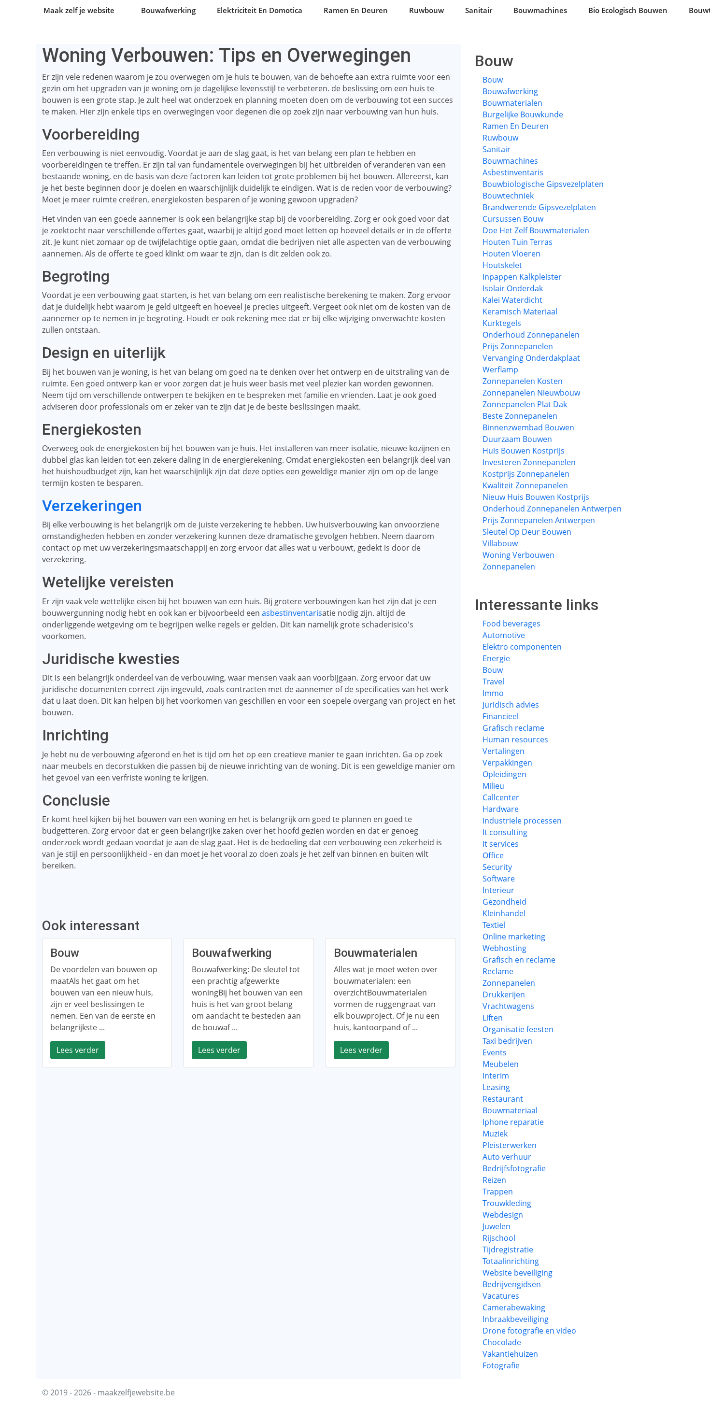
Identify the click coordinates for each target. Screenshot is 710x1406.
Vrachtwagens (508, 1006)
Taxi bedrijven (507, 1041)
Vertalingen (504, 751)
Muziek (495, 1133)
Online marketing (514, 936)
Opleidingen (504, 774)
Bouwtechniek (508, 195)
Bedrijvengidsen (512, 1284)
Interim (496, 1075)
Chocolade (502, 1342)
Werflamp (500, 369)
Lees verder (78, 1050)
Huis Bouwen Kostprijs (524, 450)
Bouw (493, 79)
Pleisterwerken (510, 1145)
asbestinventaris (292, 613)
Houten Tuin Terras (518, 242)
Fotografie (501, 1365)
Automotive (504, 635)
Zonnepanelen (509, 566)
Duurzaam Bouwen (517, 439)
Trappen (498, 1191)
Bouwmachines (540, 10)
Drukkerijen (504, 994)
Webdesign (503, 1214)
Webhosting (504, 948)
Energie (496, 658)
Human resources (515, 739)
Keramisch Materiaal (520, 311)
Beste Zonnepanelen (520, 416)
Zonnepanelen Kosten (523, 381)
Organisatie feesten (518, 1029)
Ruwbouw (426, 10)
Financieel (501, 716)
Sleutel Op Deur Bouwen (527, 531)
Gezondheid (504, 901)
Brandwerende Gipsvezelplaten (539, 207)
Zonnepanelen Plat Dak (525, 404)
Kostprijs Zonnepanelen (526, 474)
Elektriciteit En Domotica (259, 10)
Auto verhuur (507, 1156)
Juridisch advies (511, 704)
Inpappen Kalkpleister (522, 276)
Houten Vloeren (511, 253)
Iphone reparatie (513, 1122)
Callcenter (501, 797)
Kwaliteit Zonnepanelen (525, 485)
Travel (493, 681)
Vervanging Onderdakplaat (531, 358)
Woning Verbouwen (518, 555)
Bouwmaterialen (512, 103)
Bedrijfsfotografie (514, 1168)
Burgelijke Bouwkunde (523, 114)
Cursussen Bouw (513, 218)
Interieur (498, 890)
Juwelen (497, 1226)
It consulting (505, 832)
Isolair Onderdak (513, 288)
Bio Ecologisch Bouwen (627, 10)
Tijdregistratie (508, 1249)
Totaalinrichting (511, 1261)
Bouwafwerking (168, 10)
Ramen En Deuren (356, 10)
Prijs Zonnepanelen (518, 346)
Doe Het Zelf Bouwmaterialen (536, 230)
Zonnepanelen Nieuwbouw (531, 392)
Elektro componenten (522, 646)
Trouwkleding (507, 1203)
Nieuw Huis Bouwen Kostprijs (536, 497)
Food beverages (511, 623)
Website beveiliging (518, 1272)
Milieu (493, 786)
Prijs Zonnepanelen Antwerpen (539, 520)
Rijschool (499, 1238)
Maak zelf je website (78, 10)
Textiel (494, 925)
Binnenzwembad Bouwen (528, 427)
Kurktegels (502, 323)
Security (497, 867)
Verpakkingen (507, 762)
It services (501, 843)
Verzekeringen (92, 506)
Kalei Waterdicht (512, 300)
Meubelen (501, 1064)
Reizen (494, 1180)
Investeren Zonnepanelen (529, 462)
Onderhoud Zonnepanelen (531, 334)
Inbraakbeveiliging (516, 1319)
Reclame (498, 971)
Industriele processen (522, 820)
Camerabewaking (514, 1307)
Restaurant (503, 1099)
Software (499, 878)
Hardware (501, 809)
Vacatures (501, 1296)
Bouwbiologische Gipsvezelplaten (543, 184)
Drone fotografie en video (529, 1330)
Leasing (496, 1087)
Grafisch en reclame (519, 959)
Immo (493, 693)
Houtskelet (502, 265)
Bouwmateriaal (510, 1110)
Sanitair (478, 10)
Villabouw (500, 543)
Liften (493, 1017)
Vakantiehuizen (510, 1354)
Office (493, 855)
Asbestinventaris (513, 172)
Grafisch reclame (513, 728)
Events (495, 1052)
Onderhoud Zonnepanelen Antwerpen (552, 508)
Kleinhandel (504, 913)
